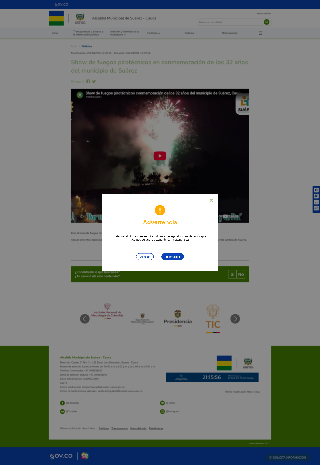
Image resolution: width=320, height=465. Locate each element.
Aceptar (145, 256)
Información (173, 256)
